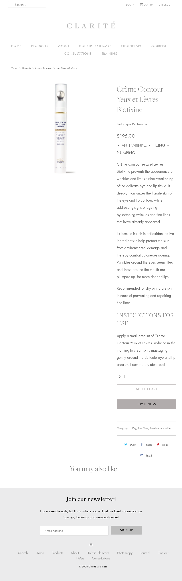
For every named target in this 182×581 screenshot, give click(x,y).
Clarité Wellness (98, 566)
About (63, 46)
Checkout (165, 5)
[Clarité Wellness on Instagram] (91, 545)
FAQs (80, 558)
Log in (130, 5)
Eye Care (143, 428)
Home (16, 46)
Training (110, 54)
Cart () (148, 5)
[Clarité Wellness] (91, 26)
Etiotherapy (131, 46)
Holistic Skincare (95, 46)
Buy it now (146, 404)
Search (23, 553)
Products (39, 46)
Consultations (78, 54)
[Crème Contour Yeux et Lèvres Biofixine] (61, 128)
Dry (134, 428)
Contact (163, 553)
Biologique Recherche (132, 124)
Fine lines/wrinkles (161, 428)
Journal (159, 46)
